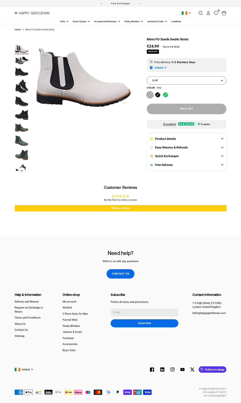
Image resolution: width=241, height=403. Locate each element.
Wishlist (67, 307)
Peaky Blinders (131, 21)
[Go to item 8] (22, 140)
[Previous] (101, 3)
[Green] (165, 94)
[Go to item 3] (22, 71)
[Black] (157, 94)
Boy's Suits (69, 350)
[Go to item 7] (22, 127)
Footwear (68, 338)
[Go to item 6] (22, 114)
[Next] (139, 3)
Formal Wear (70, 319)
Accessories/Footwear (105, 21)
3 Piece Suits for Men (75, 313)
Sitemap (19, 336)
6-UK (155, 80)
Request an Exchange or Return (29, 309)
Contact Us (21, 329)
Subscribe (144, 323)
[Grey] (149, 94)
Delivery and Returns (27, 301)
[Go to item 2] (22, 60)
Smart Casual (79, 21)
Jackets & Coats (155, 21)
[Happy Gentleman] (32, 13)
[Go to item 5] (22, 101)
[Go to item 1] (22, 48)
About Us (20, 323)
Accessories (70, 344)
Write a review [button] (121, 208)
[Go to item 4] (22, 86)
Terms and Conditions (28, 317)
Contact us (120, 273)
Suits (62, 21)
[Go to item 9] (22, 155)
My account (69, 301)
